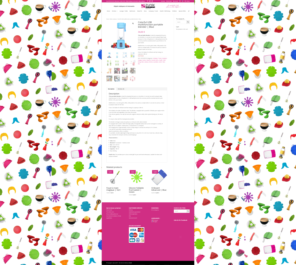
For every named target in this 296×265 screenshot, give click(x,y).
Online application (133, 214)
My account (175, 1)
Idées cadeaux (113, 19)
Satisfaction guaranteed (134, 212)
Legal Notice (109, 218)
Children (174, 11)
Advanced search (133, 218)
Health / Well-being (165, 11)
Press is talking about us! (112, 214)
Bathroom (132, 11)
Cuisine (144, 60)
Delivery (131, 210)
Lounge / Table (124, 11)
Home (108, 11)
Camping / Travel (153, 11)
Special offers (182, 11)
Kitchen (114, 11)
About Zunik (169, 1)
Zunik (130, 263)
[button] (133, 23)
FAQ (130, 216)
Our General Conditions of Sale (113, 216)
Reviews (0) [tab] (121, 89)
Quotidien (155, 62)
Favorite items (154, 60)
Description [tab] (111, 89)
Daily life (139, 11)
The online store (110, 212)
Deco (145, 11)
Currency (163, 1)
